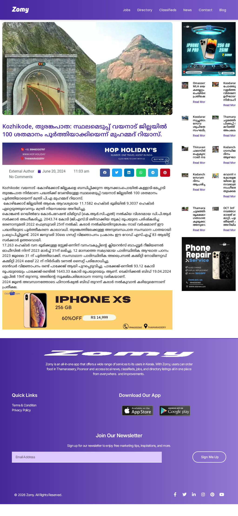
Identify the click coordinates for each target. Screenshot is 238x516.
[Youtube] (222, 494)
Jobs (126, 10)
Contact (205, 10)
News (187, 10)
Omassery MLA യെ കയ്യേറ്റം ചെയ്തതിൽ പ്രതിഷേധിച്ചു (203, 90)
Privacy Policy (21, 410)
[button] (105, 173)
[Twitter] (184, 494)
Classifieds (167, 10)
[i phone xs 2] (87, 328)
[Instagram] (203, 494)
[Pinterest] (212, 494)
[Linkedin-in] (194, 494)
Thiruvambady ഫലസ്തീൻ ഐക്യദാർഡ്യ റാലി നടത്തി (203, 152)
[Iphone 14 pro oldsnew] (209, 74)
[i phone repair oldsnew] (209, 289)
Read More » (200, 102)
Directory (144, 10)
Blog (222, 10)
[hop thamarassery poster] (87, 163)
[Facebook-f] (175, 494)
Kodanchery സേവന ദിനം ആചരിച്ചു (201, 179)
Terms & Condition (24, 405)
